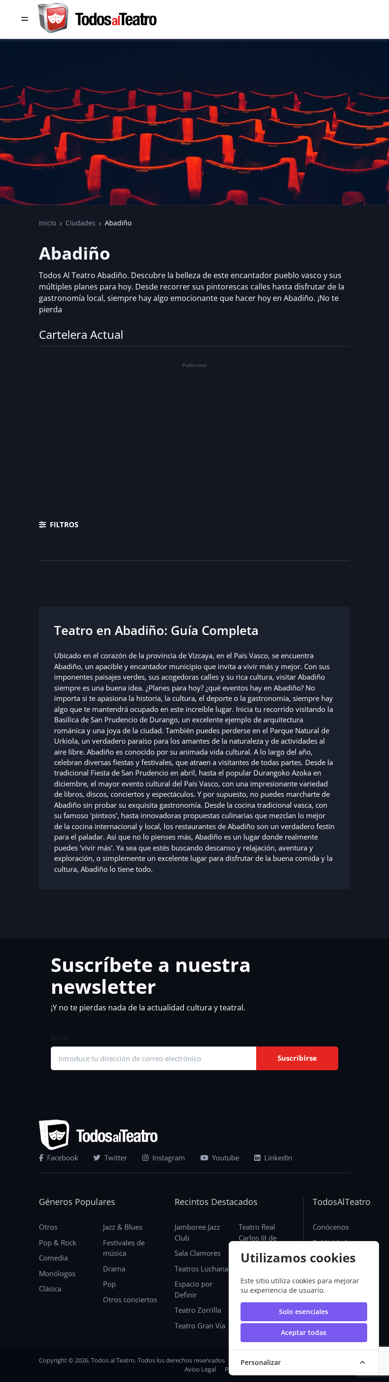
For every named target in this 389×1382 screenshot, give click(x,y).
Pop (109, 1284)
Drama (114, 1268)
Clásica (50, 1288)
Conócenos (331, 1227)
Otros (48, 1227)
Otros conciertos (130, 1299)
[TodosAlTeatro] (97, 19)
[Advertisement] (194, 437)
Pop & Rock (57, 1242)
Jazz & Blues (122, 1227)
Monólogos (57, 1273)
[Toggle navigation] (24, 19)
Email (60, 1037)
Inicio (47, 222)
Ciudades (80, 222)
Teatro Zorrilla (198, 1310)
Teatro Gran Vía (200, 1325)
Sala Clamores (198, 1253)
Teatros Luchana (201, 1268)
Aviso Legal (200, 1369)
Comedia (53, 1257)
